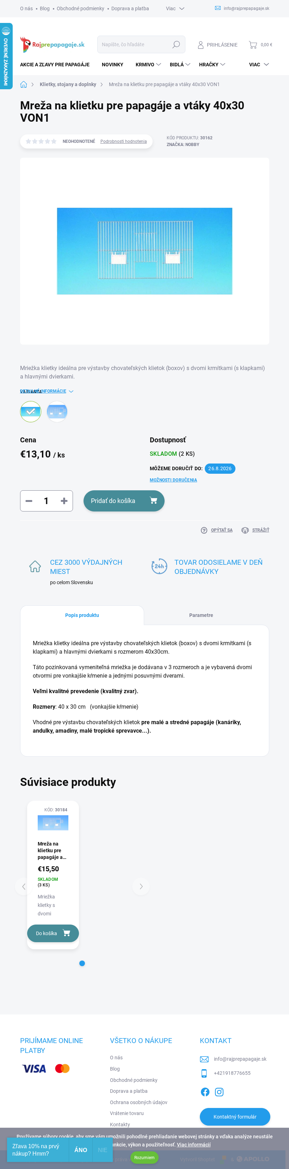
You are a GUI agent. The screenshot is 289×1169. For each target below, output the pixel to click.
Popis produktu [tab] (82, 615)
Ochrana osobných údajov (138, 1102)
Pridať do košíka (113, 500)
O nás (26, 8)
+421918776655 (232, 1073)
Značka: (183, 144)
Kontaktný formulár (235, 1117)
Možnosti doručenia (173, 480)
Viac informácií (194, 1144)
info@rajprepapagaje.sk (240, 1059)
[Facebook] (205, 1091)
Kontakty (120, 1124)
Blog (45, 8)
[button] (82, 963)
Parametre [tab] (201, 615)
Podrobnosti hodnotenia (123, 141)
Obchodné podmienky (80, 8)
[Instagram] (219, 1091)
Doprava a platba (130, 8)
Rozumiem (144, 1157)
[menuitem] (57, 64)
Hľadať (176, 44)
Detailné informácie (43, 391)
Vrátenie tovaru (127, 1113)
